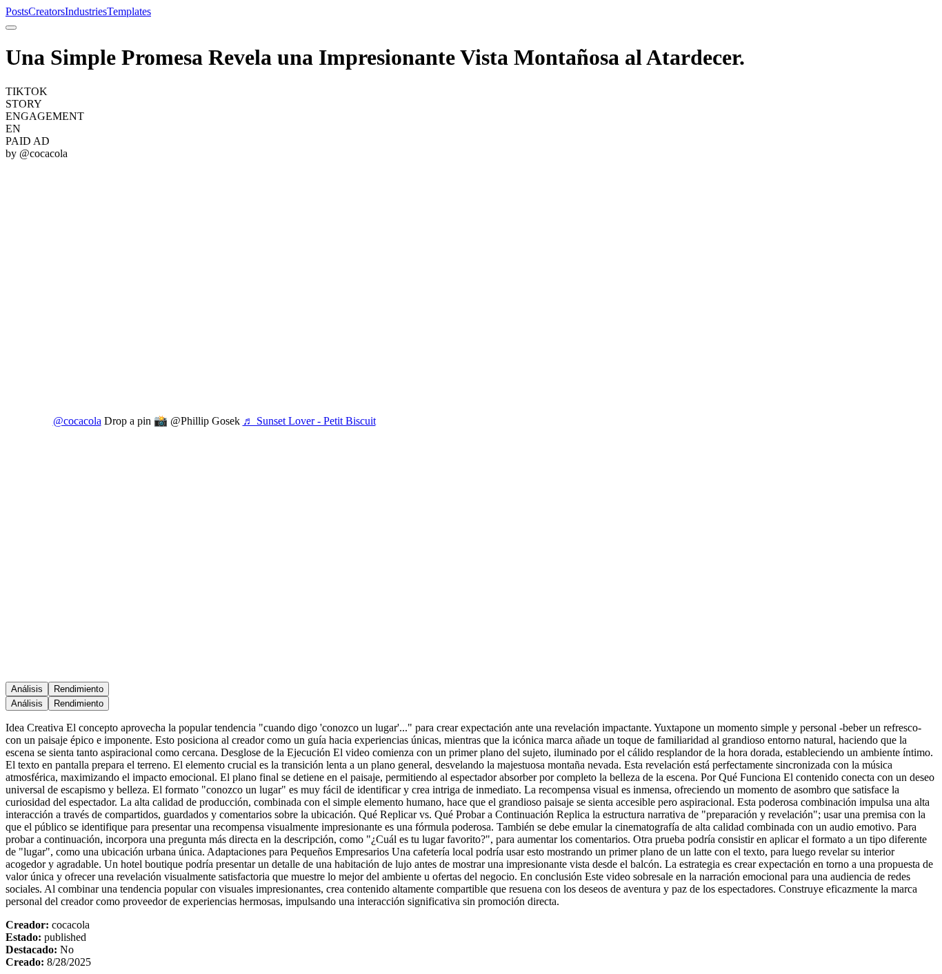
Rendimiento (78, 689)
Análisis (27, 689)
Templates (129, 11)
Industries (86, 11)
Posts (17, 11)
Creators (46, 11)
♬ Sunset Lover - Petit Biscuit (309, 421)
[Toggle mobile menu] (11, 28)
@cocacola (77, 421)
